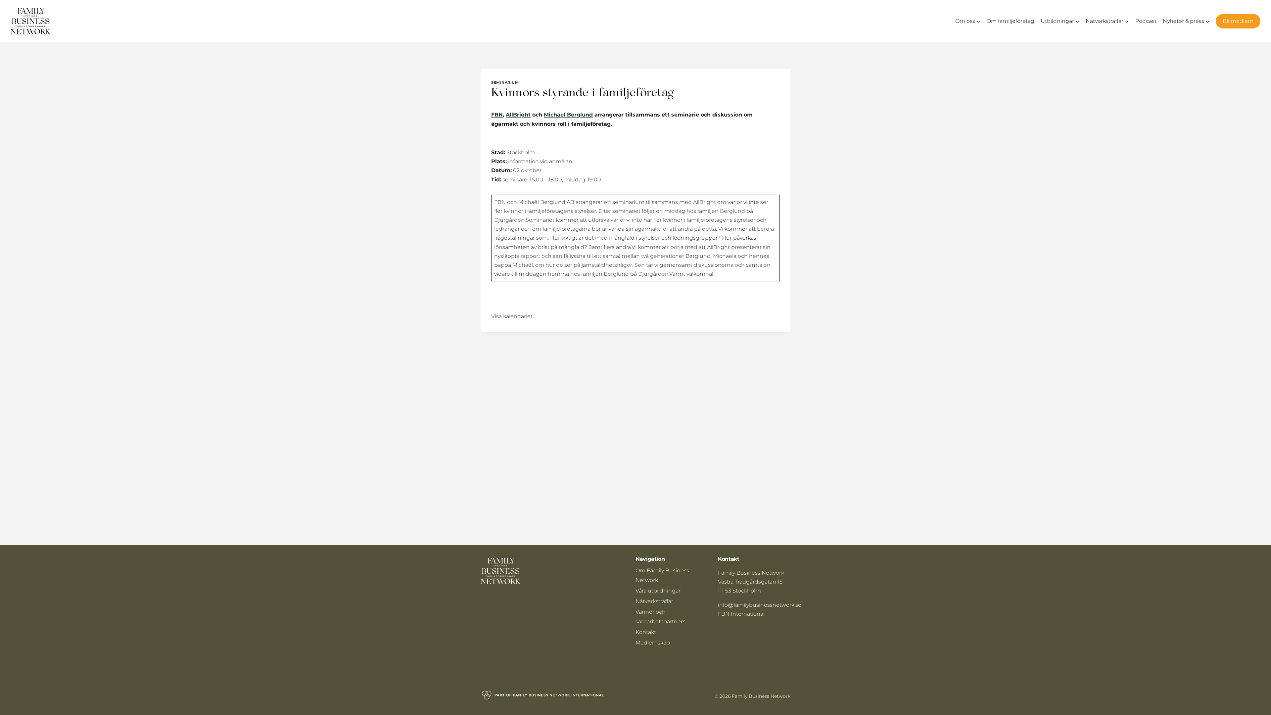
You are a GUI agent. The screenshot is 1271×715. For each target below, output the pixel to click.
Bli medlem (1238, 21)
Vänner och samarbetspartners (660, 617)
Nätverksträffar (654, 601)
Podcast (1145, 21)
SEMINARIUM (505, 82)
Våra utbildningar (658, 591)
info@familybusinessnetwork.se (759, 605)
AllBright (518, 115)
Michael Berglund (568, 115)
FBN (497, 115)
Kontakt (646, 632)
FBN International (741, 614)
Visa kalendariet (512, 316)
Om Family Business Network (662, 575)
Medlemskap (653, 643)
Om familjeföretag (1010, 21)
